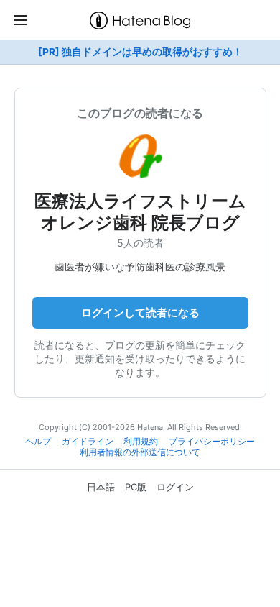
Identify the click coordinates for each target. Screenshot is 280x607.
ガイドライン (87, 442)
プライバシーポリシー (212, 442)
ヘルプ (38, 442)
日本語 (101, 487)
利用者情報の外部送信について (140, 452)
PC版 (135, 487)
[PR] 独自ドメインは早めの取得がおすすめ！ (140, 52)
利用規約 (140, 442)
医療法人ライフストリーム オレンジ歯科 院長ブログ (140, 212)
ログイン (175, 487)
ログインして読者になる (140, 312)
